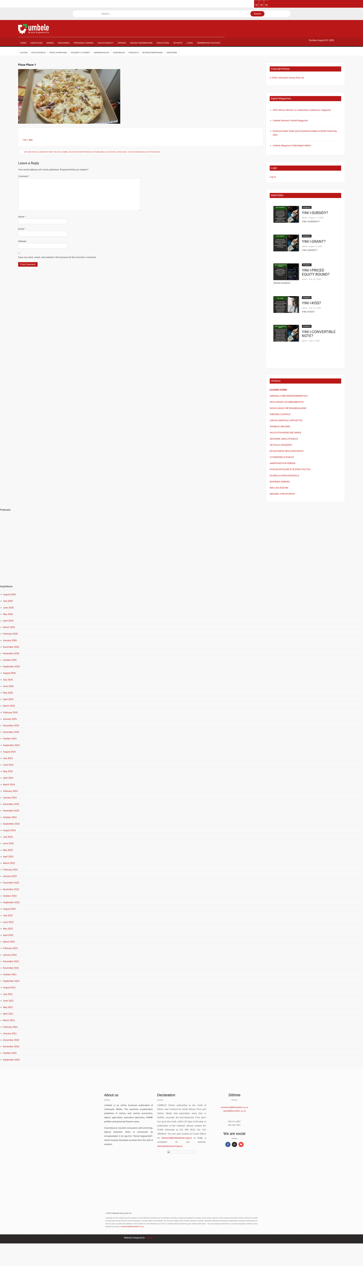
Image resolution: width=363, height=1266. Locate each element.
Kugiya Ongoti (105, 43)
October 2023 (10, 817)
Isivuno (24, 52)
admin (304, 217)
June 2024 (8, 765)
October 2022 (10, 896)
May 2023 (8, 850)
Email (21, 229)
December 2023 (11, 804)
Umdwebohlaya (101, 52)
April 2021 (8, 1014)
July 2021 (8, 994)
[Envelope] (241, 1144)
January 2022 (10, 955)
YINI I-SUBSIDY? (315, 213)
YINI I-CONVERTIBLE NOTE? (319, 334)
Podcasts (133, 52)
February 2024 (10, 791)
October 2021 (10, 974)
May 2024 (8, 771)
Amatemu (306, 207)
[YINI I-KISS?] (286, 304)
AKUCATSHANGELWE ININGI (285, 432)
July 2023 (8, 837)
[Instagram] (234, 1144)
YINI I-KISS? (311, 303)
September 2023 (11, 824)
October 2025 (10, 660)
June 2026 (8, 607)
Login (190, 43)
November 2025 (11, 653)
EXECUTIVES (163, 43)
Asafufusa (36, 43)
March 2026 (9, 627)
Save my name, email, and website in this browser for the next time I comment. (57, 257)
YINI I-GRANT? (314, 242)
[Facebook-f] (227, 1144)
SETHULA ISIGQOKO (281, 445)
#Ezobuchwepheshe (152, 52)
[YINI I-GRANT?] (286, 243)
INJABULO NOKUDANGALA (284, 475)
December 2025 (11, 647)
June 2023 (8, 843)
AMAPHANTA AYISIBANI (282, 463)
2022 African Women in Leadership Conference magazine (302, 110)
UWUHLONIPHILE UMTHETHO (286, 420)
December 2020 (11, 1040)
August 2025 (9, 673)
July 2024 (8, 758)
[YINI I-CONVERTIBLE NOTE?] (286, 333)
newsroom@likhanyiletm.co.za (234, 1107)
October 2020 (10, 1053)
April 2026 (8, 620)
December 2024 (11, 725)
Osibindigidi (119, 52)
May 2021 (8, 1007)
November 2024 (11, 732)
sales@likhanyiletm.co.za (234, 1111)
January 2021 (10, 1033)
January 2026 (10, 640)
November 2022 (11, 889)
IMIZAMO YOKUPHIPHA (282, 494)
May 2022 (8, 928)
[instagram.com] (256, 5)
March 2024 (9, 784)
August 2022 (9, 909)
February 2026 (10, 634)
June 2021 (8, 1000)
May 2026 (8, 614)
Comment (23, 176)
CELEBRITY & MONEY (80, 52)
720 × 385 (28, 140)
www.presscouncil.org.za (169, 1146)
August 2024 (9, 752)
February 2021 (10, 1027)
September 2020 (11, 1059)
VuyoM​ (148, 1237)
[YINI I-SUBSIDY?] (286, 214)
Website (22, 241)
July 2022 (8, 915)
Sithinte (177, 43)
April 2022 (8, 935)
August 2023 (9, 830)
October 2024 (10, 738)
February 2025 (10, 712)
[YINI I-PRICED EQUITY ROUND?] (286, 271)
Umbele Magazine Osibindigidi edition (292, 145)
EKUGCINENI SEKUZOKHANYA (287, 451)
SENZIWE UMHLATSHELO (284, 439)
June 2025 (8, 686)
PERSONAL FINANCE (83, 43)
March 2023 (9, 863)
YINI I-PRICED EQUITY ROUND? (315, 272)
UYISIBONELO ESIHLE (282, 457)
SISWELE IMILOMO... (281, 426)
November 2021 (11, 968)
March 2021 (9, 1020)
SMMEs (50, 43)
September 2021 (11, 981)
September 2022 (11, 902)
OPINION (122, 43)
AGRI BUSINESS (38, 52)
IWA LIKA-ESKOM (279, 488)
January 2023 (10, 876)
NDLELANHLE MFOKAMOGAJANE (288, 408)
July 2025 (8, 679)
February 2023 (10, 869)
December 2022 (11, 882)
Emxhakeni (63, 43)
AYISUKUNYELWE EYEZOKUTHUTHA (290, 469)
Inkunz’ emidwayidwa (141, 43)
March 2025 (9, 706)
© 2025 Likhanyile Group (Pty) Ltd (287, 77)
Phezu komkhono (58, 52)
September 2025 (11, 666)
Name (22, 216)
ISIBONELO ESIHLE (280, 414)
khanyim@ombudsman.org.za (177, 1138)
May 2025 (8, 693)
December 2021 (11, 961)
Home (23, 43)
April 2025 (8, 699)
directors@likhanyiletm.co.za (133, 1227)
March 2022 (9, 941)
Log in (273, 177)
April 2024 (8, 778)
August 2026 (9, 594)
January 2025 (10, 719)
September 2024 (11, 745)
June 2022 (8, 922)
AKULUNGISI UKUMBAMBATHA (287, 402)
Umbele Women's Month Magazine (290, 120)
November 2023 (11, 810)
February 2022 (10, 948)
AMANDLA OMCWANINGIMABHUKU (289, 396)
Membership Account (208, 43)
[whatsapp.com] (266, 5)
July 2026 (8, 601)
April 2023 (8, 856)
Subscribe (171, 52)
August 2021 (9, 987)
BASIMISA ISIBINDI (280, 481)
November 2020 (11, 1046)
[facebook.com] (261, 5)
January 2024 (10, 797)
